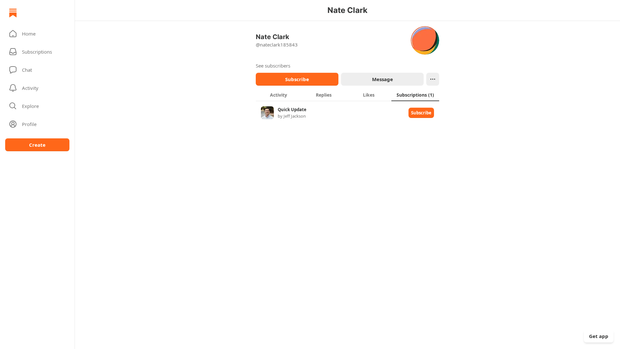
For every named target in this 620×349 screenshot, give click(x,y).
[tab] (278, 94)
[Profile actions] (432, 79)
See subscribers (273, 65)
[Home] (13, 13)
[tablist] (347, 94)
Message (382, 79)
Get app (598, 336)
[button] (37, 33)
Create (37, 145)
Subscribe (297, 79)
